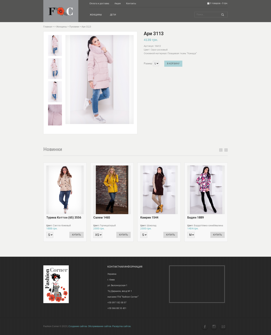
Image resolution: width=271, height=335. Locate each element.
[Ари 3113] (55, 45)
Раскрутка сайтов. (121, 326)
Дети (113, 14)
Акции (117, 3)
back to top (263, 318)
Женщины (96, 14)
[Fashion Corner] (61, 11)
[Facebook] (205, 326)
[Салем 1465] (124, 189)
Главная (47, 26)
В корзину (173, 63)
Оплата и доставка (99, 3)
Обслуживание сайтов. (100, 326)
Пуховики (74, 26)
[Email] (223, 326)
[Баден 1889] (218, 189)
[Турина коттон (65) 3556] (77, 189)
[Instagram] (213, 326)
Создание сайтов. (78, 326)
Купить (76, 234)
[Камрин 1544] (171, 189)
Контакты (131, 3)
